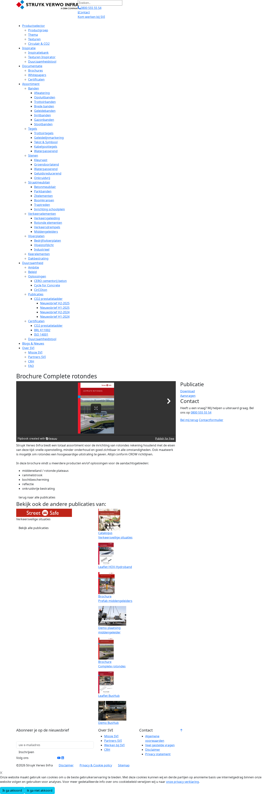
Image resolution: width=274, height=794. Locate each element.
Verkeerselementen (42, 214)
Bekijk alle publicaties (34, 528)
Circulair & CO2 (39, 44)
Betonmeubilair (45, 187)
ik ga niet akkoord (39, 790)
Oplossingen (37, 276)
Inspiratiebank (38, 53)
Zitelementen (43, 196)
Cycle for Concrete (47, 285)
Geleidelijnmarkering (49, 138)
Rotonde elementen (48, 223)
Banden (33, 88)
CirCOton (40, 290)
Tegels (32, 129)
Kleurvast (40, 160)
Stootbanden (43, 124)
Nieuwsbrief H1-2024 (55, 317)
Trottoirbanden (45, 102)
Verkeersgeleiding (47, 218)
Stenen (33, 155)
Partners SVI (37, 357)
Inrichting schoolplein (49, 209)
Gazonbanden (44, 120)
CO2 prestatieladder (48, 299)
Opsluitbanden (44, 97)
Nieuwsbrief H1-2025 (55, 308)
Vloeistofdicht (44, 245)
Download (187, 391)
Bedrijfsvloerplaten (47, 240)
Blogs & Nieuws (33, 343)
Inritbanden (42, 115)
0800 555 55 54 (201, 412)
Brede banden (44, 106)
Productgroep (38, 30)
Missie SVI (35, 352)
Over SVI (28, 348)
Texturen (34, 39)
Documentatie (32, 66)
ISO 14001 (41, 334)
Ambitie (33, 267)
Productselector (33, 26)
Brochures (35, 70)
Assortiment (31, 84)
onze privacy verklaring (182, 782)
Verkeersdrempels (47, 227)
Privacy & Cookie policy (96, 765)
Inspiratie (29, 48)
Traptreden (42, 205)
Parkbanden (42, 191)
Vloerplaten (36, 236)
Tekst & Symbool (46, 142)
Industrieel (41, 249)
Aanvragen (188, 396)
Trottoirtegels (43, 133)
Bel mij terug (189, 420)
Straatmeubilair (39, 182)
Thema (33, 35)
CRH (31, 361)
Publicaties (35, 294)
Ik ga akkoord (12, 790)
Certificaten (36, 79)
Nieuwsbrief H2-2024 (55, 312)
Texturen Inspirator (42, 57)
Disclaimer (152, 750)
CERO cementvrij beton (50, 281)
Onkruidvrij (42, 178)
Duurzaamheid (32, 263)
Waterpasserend (46, 151)
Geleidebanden (45, 111)
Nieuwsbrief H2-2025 (55, 303)
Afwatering (42, 93)
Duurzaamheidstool (42, 61)
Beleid (32, 272)
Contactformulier (211, 420)
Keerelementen (39, 254)
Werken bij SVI (114, 745)
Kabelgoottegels (45, 147)
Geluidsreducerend (47, 173)
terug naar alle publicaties (37, 497)
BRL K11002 (42, 330)
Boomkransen (44, 200)
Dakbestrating (38, 258)
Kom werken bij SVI (91, 17)
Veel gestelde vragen (160, 745)
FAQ (31, 366)
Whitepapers (37, 75)
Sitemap (124, 765)
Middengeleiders (46, 232)
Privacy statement (158, 754)
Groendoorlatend (46, 164)
